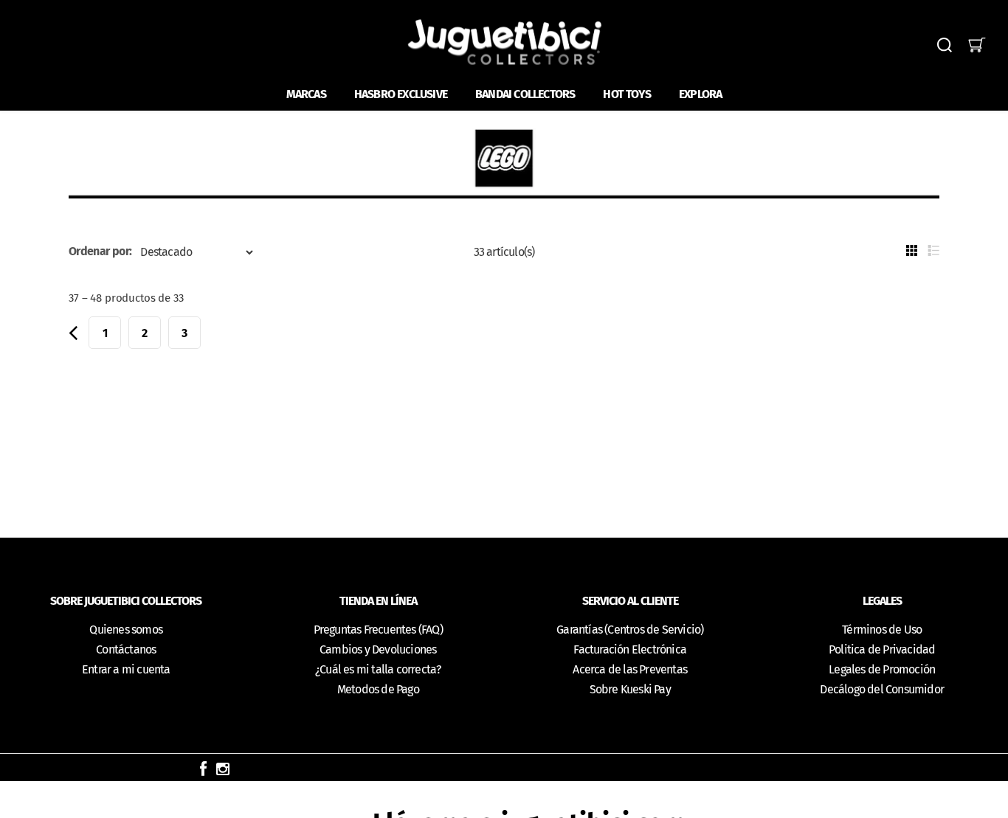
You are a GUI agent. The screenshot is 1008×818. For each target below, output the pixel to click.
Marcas (306, 94)
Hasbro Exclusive (400, 94)
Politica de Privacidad (882, 649)
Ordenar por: (100, 251)
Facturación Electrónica (629, 649)
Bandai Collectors (525, 94)
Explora (700, 94)
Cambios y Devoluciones (378, 649)
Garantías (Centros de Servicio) (629, 630)
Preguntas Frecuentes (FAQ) (378, 630)
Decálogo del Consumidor (882, 689)
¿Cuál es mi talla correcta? (378, 669)
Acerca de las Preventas (630, 669)
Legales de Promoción (882, 669)
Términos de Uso (882, 630)
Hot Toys (627, 94)
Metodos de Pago (378, 689)
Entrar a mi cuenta (126, 669)
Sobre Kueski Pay (630, 689)
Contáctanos (126, 649)
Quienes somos (125, 630)
